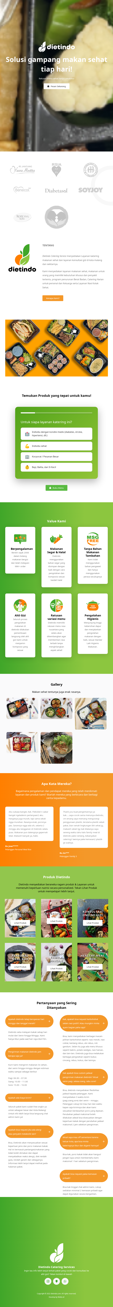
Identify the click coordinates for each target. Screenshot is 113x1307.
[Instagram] (48, 1281)
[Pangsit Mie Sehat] (56, 748)
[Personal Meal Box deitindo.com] (56, 708)
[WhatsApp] (65, 1281)
